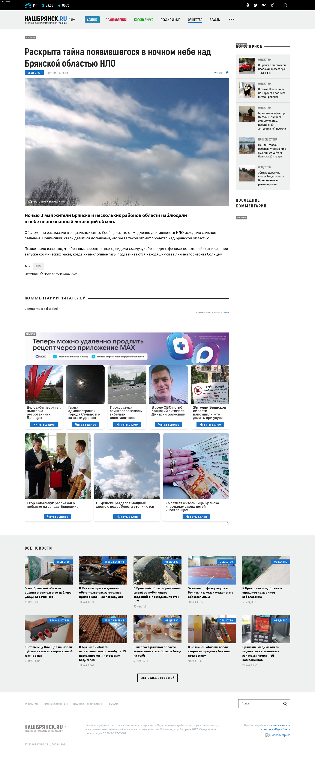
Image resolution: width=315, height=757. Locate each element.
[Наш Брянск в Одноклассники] (248, 5)
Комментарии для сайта (212, 313)
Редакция (31, 704)
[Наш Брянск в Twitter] (256, 5)
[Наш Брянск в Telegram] (272, 5)
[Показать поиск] (285, 5)
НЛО (38, 266)
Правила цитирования (87, 704)
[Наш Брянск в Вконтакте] (264, 5)
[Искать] (285, 703)
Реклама (113, 704)
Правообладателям (56, 704)
